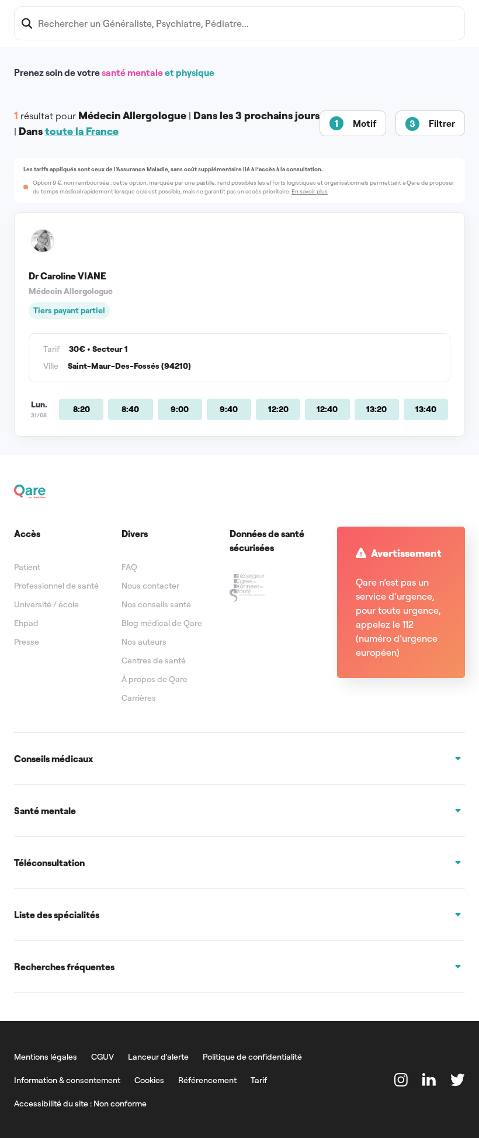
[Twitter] (457, 1079)
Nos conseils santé (156, 604)
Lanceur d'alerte (158, 1056)
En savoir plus (309, 191)
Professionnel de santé (56, 585)
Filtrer (442, 123)
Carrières (139, 698)
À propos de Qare (155, 679)
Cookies (149, 1080)
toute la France (82, 131)
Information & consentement (67, 1080)
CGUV (102, 1056)
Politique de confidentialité (252, 1056)
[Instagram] (401, 1079)
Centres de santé (154, 660)
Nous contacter (150, 585)
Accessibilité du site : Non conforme (80, 1103)
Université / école (46, 604)
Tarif (259, 1080)
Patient (27, 567)
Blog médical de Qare (162, 623)
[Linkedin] (429, 1079)
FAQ (129, 567)
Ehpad (26, 623)
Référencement (207, 1080)
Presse (26, 642)
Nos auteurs (144, 642)
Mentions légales (45, 1056)
